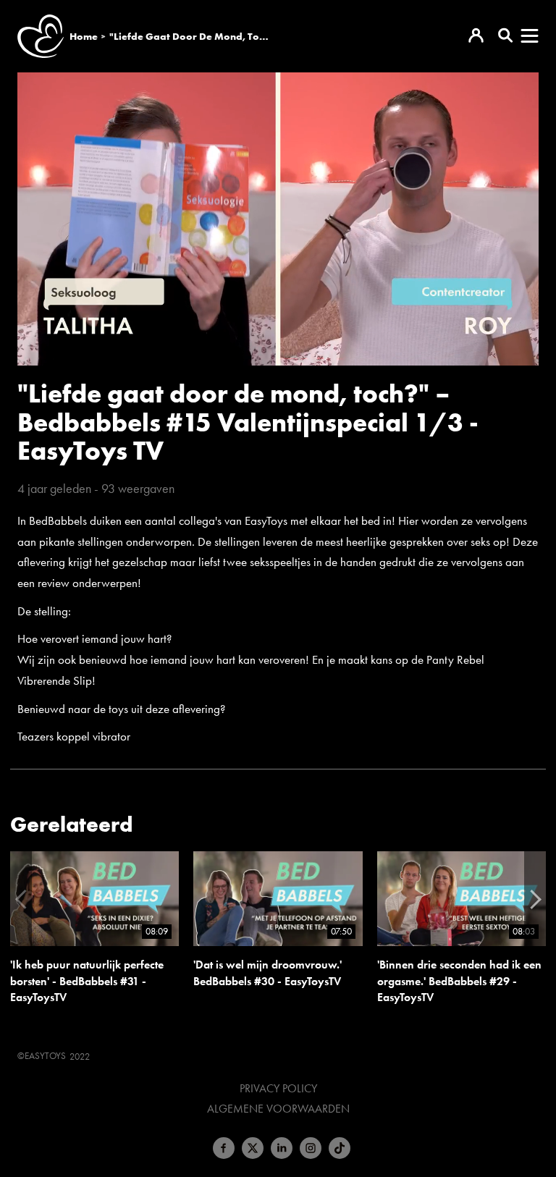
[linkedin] (281, 1148)
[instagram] (310, 1148)
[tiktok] (339, 1148)
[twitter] (253, 1148)
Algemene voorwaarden (278, 1109)
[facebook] (224, 1148)
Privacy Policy (278, 1088)
